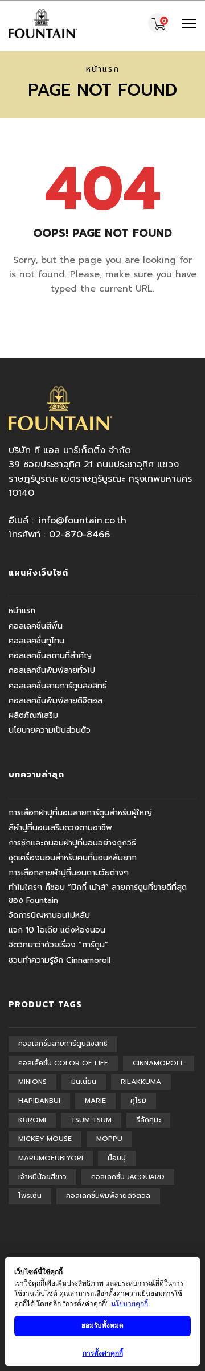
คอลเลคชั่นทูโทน (36, 641)
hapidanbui (39, 1100)
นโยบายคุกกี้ (129, 1303)
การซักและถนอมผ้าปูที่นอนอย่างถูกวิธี (72, 843)
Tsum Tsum (91, 1120)
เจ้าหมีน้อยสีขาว (42, 1177)
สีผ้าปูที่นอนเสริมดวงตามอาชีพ (60, 828)
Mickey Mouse (45, 1139)
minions (32, 1082)
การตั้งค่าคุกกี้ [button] (103, 1353)
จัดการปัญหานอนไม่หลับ (49, 915)
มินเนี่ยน (83, 1082)
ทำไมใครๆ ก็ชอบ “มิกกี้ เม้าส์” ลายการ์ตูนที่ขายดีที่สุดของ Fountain (98, 893)
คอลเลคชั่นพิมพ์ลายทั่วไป (52, 670)
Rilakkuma (141, 1082)
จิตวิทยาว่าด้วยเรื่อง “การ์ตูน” (58, 945)
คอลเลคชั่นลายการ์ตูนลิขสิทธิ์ (58, 686)
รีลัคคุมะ (148, 1120)
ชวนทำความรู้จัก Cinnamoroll (59, 960)
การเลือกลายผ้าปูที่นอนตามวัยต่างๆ (69, 873)
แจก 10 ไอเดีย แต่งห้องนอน (57, 930)
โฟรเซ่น (30, 1196)
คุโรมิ (138, 1100)
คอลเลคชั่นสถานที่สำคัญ (50, 656)
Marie (95, 1100)
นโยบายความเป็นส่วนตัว (50, 730)
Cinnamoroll (158, 1063)
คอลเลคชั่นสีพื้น (36, 626)
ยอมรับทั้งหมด (102, 1325)
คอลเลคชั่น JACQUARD (128, 1177)
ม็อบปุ (117, 1158)
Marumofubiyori (50, 1158)
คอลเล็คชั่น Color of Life (63, 1063)
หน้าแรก (103, 69)
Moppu (109, 1139)
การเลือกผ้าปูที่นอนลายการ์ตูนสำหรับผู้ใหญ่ (80, 813)
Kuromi (32, 1120)
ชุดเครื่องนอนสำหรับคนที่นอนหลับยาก (73, 858)
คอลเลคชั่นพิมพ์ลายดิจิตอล (55, 701)
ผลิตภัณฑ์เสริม (33, 715)
